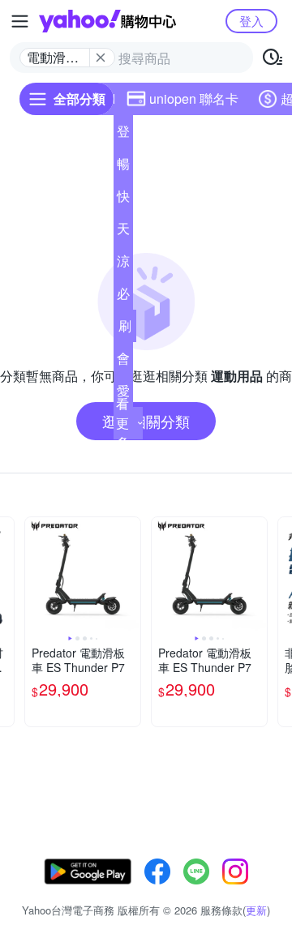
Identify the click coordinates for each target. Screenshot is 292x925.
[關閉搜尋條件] (100, 57)
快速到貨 (123, 199)
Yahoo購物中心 (107, 21)
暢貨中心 (123, 167)
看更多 (122, 423)
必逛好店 (123, 297)
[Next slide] (129, 575)
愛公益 (123, 394)
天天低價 (123, 232)
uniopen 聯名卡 (193, 98)
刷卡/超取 (125, 329)
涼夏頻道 (123, 264)
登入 (251, 20)
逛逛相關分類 (146, 420)
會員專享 (123, 362)
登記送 (123, 135)
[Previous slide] (35, 575)
